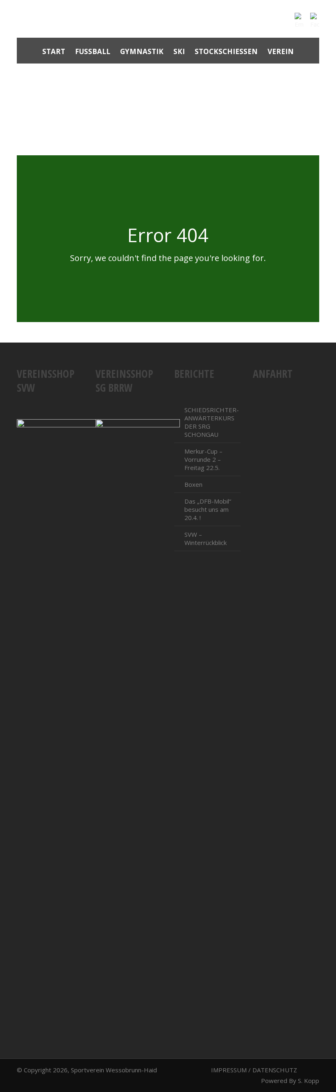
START (53, 51)
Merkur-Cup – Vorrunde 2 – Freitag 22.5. (203, 459)
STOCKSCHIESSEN (226, 51)
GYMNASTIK (141, 51)
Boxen (193, 484)
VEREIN (281, 51)
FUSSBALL (92, 51)
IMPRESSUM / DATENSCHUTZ (254, 1070)
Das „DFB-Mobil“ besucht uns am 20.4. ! (207, 509)
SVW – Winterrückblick (205, 538)
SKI (179, 51)
